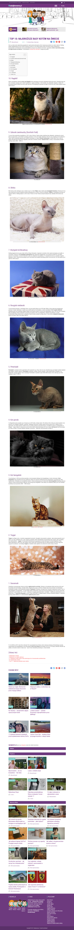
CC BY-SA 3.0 (41, 297)
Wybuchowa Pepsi (14, 792)
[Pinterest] (59, 42)
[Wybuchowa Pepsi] (18, 784)
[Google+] (57, 42)
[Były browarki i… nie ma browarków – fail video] (18, 763)
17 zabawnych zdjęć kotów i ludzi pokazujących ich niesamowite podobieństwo (27, 658)
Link (51, 124)
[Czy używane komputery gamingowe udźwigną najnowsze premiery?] (56, 811)
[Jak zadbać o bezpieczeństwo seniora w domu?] (55, 833)
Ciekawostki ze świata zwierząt (16, 657)
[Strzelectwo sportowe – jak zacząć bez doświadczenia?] (18, 853)
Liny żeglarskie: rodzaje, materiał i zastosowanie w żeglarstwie (35, 863)
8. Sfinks (12, 60)
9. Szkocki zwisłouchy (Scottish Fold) (18, 58)
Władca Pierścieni (51, 912)
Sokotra (49, 915)
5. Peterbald (12, 65)
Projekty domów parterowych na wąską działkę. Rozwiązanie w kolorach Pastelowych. (18, 887)
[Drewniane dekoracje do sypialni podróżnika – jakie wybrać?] (43, 29)
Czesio (12, 794)
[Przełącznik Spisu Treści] (24, 55)
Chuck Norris (50, 900)
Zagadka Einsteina (51, 908)
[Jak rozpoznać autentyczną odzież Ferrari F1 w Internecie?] (37, 877)
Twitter (61, 2)
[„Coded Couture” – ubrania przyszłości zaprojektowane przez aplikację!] (40, 703)
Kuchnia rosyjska (51, 919)
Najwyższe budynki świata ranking (54, 923)
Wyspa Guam (50, 906)
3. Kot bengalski (13, 69)
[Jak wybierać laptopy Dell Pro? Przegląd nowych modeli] (18, 833)
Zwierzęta (36, 42)
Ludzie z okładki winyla (34, 771)
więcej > (11, 909)
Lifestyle (29, 42)
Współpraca (32, 2)
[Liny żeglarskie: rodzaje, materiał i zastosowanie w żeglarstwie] (37, 853)
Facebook (64, 2)
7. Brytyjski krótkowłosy (15, 62)
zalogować (23, 745)
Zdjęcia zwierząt (51, 909)
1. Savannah (13, 72)
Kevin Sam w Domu (51, 913)
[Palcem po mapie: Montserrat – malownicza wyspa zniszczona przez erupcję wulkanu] (19, 679)
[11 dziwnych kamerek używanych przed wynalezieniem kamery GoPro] (19, 727)
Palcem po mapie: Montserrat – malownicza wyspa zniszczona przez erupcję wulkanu (18, 688)
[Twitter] (54, 42)
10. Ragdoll (12, 56)
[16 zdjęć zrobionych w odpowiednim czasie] (56, 784)
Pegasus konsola (51, 920)
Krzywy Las (49, 902)
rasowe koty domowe (35, 49)
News (32, 42)
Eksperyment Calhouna (52, 917)
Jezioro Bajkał (50, 904)
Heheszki (12, 730)
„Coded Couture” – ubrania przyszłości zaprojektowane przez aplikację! (39, 712)
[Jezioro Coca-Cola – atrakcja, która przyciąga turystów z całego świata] (40, 727)
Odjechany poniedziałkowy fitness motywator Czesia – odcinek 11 (35, 794)
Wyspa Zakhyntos (51, 922)
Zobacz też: (13, 74)
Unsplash (41, 527)
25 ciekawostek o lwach (14, 659)
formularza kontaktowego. (33, 911)
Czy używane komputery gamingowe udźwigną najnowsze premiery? (54, 821)
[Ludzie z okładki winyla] (37, 763)
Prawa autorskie (25, 2)
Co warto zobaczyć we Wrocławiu (55, 911)
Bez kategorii (32, 780)
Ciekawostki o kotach (14, 655)
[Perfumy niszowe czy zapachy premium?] (37, 833)
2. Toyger (12, 71)
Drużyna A (49, 901)
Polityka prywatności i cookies (15, 2)
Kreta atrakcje (50, 916)
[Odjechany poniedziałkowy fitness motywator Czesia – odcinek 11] (37, 784)
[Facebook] (51, 42)
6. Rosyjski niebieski (14, 63)
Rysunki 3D (49, 905)
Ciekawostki (32, 849)
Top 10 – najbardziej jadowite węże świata (19, 661)
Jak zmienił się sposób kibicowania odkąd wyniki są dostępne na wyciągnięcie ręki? (17, 821)
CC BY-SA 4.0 (47, 124)
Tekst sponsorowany (15, 825)
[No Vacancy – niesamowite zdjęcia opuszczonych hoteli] (19, 703)
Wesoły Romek (15, 42)
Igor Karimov (35, 527)
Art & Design (32, 759)
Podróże (11, 683)
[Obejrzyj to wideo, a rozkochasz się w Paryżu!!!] (40, 679)
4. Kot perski (12, 67)
